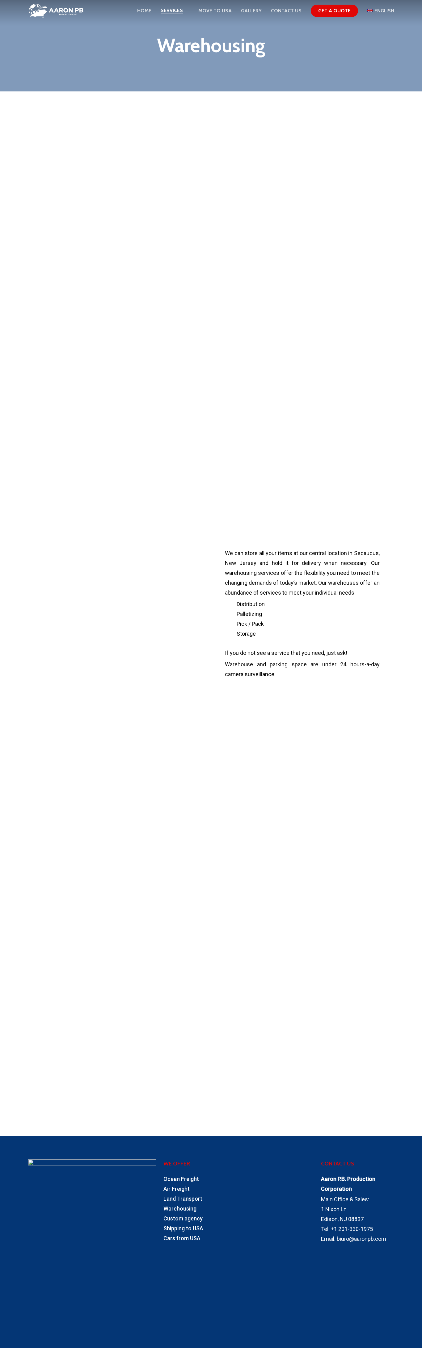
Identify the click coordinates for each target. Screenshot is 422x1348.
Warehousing (179, 1208)
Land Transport (182, 1198)
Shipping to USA (183, 1228)
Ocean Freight (181, 1179)
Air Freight (176, 1189)
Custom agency (183, 1218)
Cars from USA (181, 1238)
